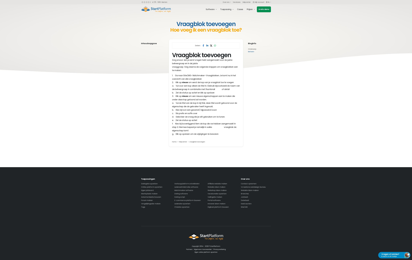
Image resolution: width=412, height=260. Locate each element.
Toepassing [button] (225, 9)
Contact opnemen (248, 183)
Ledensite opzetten (182, 203)
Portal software (214, 200)
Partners (189, 249)
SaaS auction (246, 203)
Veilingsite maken (215, 197)
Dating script (179, 197)
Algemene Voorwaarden (203, 249)
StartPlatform (206, 236)
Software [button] (210, 9)
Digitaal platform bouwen (218, 207)
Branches (245, 193)
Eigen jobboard (147, 190)
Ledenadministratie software (186, 187)
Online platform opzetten (151, 187)
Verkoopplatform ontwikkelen (186, 183)
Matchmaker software (183, 190)
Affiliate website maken (217, 183)
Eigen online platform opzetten (206, 252)
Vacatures (236, 2)
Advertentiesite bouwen (151, 197)
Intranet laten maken (216, 203)
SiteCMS (244, 207)
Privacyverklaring (219, 249)
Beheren (251, 52)
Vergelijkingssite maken (151, 203)
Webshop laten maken (217, 190)
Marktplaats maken (149, 193)
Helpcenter (247, 2)
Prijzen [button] (250, 9)
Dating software (181, 193)
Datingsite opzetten (149, 183)
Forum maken (147, 200)
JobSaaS (244, 197)
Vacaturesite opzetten (217, 193)
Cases (240, 9)
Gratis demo (263, 9)
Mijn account (259, 2)
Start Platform (161, 9)
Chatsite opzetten (181, 207)
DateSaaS (245, 200)
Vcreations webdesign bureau (253, 187)
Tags (143, 207)
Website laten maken (216, 187)
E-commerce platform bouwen (187, 200)
